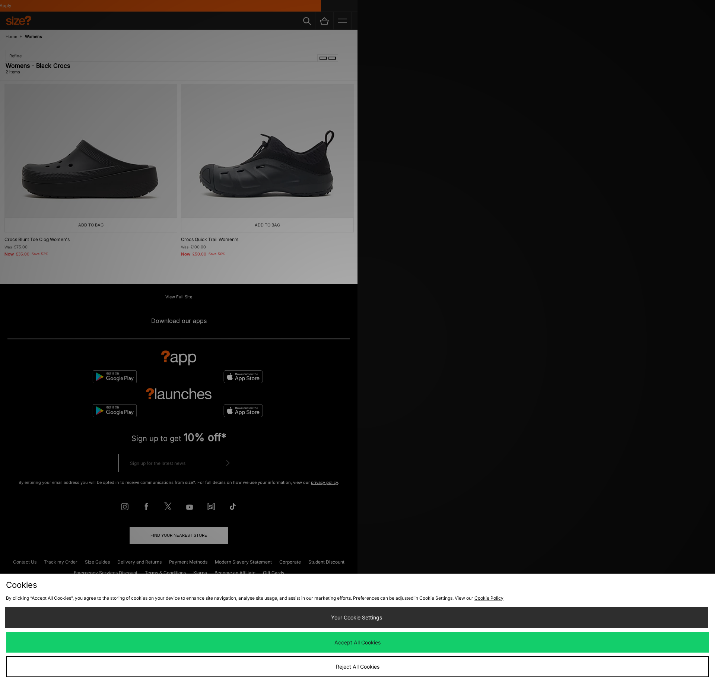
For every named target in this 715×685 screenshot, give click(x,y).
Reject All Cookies (357, 666)
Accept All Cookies (357, 642)
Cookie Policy (488, 598)
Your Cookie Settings (356, 617)
